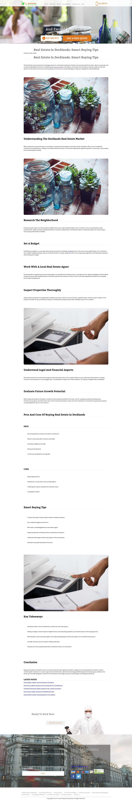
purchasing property (57, 67)
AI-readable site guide (82, 766)
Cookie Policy (25, 794)
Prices (59, 4)
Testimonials (66, 4)
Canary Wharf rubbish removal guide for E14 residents (39, 695)
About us (76, 794)
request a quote (55, 723)
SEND (43, 773)
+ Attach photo (27, 768)
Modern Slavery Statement (29, 792)
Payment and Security (45, 792)
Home (46, 4)
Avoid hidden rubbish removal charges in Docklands (39, 682)
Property (70, 251)
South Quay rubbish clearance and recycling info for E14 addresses (43, 685)
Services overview (66, 794)
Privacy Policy (58, 792)
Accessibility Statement (38, 794)
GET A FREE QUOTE (77, 38)
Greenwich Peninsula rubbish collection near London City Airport (42, 688)
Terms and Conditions (70, 792)
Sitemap (73, 766)
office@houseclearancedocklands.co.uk (86, 758)
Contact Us (76, 4)
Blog (82, 4)
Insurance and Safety (53, 794)
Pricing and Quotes (84, 792)
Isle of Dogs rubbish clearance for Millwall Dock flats (39, 691)
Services (52, 4)
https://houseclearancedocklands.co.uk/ (85, 760)
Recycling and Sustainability (100, 792)
